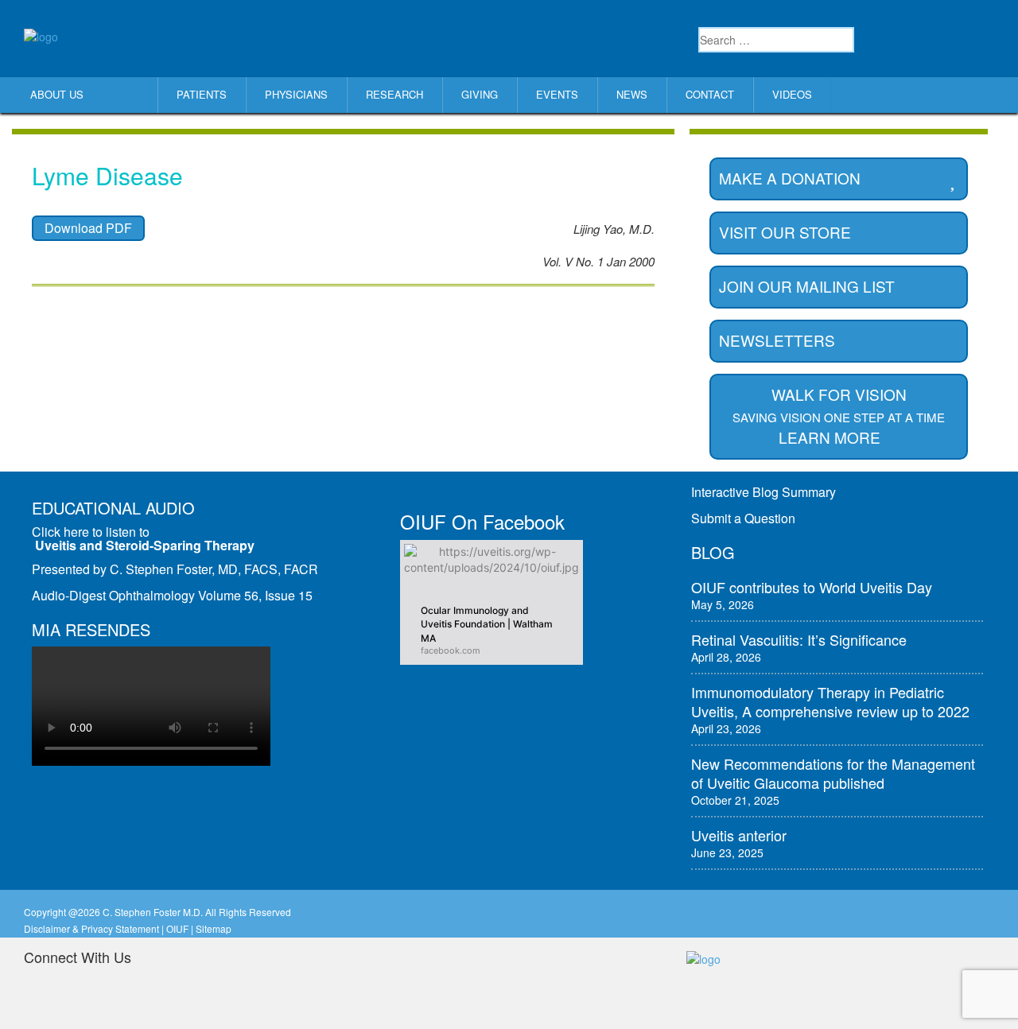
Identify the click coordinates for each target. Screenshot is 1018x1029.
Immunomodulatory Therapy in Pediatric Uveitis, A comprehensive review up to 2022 (830, 701)
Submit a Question (743, 518)
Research (394, 94)
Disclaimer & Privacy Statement (91, 928)
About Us (57, 94)
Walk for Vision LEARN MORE (838, 415)
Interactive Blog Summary (763, 492)
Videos (792, 94)
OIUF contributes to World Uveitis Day (811, 587)
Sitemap (213, 928)
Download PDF (88, 228)
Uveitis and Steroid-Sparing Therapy (144, 545)
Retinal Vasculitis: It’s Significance (799, 639)
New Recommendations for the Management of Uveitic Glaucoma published (833, 773)
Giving (479, 94)
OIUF (177, 928)
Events (557, 94)
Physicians (296, 94)
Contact (710, 94)
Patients (202, 94)
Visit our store (785, 232)
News (631, 94)
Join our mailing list (807, 286)
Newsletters (777, 340)
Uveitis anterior (739, 835)
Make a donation (790, 177)
